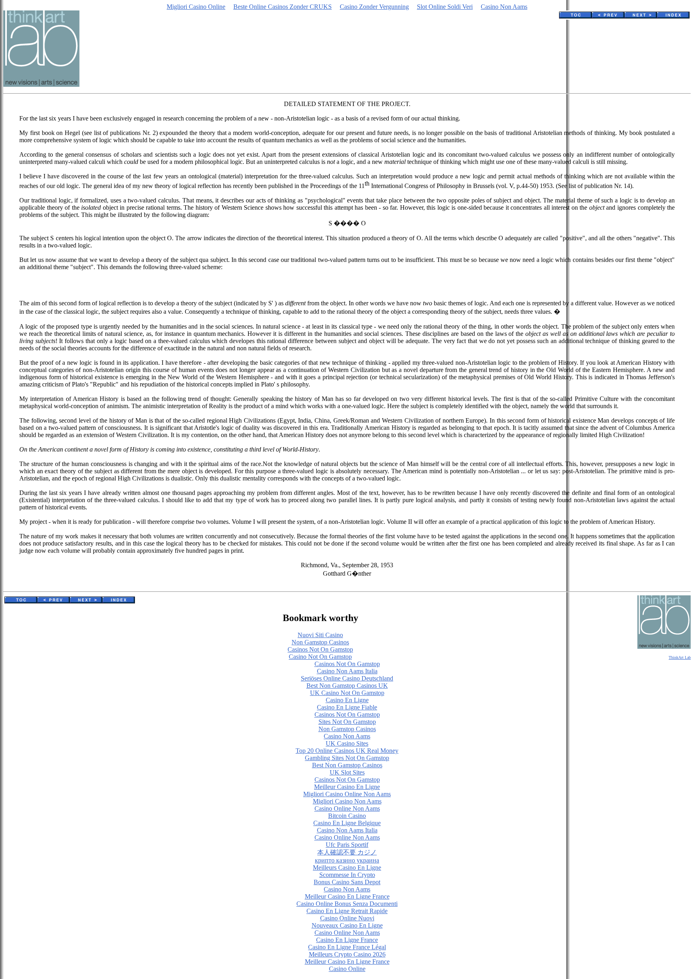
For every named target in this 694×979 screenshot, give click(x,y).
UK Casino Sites (347, 743)
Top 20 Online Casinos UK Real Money (347, 750)
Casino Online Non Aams (347, 808)
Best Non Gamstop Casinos (347, 765)
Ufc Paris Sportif (347, 844)
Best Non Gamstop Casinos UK (347, 685)
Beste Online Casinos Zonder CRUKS (282, 6)
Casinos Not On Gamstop (320, 649)
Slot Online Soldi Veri (445, 6)
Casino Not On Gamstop (320, 656)
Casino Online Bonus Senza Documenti (347, 903)
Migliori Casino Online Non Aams (347, 794)
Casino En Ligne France (347, 939)
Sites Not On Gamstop (347, 721)
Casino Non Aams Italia (347, 671)
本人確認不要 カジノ (347, 852)
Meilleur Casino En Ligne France (347, 896)
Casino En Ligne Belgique (347, 823)
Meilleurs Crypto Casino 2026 (347, 954)
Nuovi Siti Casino (320, 635)
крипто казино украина (347, 860)
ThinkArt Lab (680, 657)
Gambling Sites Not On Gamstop (347, 757)
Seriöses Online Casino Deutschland (347, 678)
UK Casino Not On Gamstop (347, 692)
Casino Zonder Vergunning (374, 6)
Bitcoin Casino (347, 815)
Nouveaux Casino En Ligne (347, 925)
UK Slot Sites (347, 772)
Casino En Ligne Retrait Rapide (347, 910)
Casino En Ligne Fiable (347, 707)
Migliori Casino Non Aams (347, 801)
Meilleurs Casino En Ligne (347, 867)
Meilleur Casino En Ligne (347, 786)
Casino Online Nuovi (347, 918)
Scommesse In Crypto (347, 874)
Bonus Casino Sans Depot (347, 882)
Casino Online (347, 968)
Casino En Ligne (347, 700)
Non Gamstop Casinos (320, 642)
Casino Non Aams (504, 6)
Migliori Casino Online (196, 6)
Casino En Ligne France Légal (347, 947)
